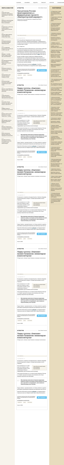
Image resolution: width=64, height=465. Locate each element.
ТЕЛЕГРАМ (30, 75)
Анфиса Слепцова (44, 85)
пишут (38, 54)
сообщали (34, 64)
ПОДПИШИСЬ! (43, 70)
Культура (20, 8)
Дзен (25, 75)
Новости (20, 75)
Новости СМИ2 (20, 159)
